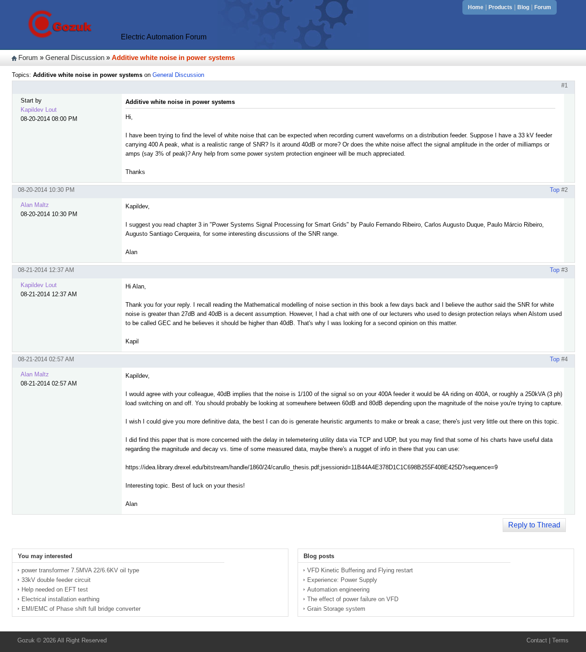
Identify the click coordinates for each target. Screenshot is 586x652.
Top (554, 189)
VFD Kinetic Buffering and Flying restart (360, 570)
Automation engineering (338, 589)
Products (500, 7)
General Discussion (74, 57)
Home (475, 7)
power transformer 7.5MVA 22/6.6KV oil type (80, 570)
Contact (536, 640)
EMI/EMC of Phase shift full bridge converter (81, 608)
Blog (523, 7)
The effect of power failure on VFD (352, 599)
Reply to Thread (534, 525)
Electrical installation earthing (60, 599)
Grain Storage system (336, 608)
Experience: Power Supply (342, 579)
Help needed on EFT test (55, 589)
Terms (560, 640)
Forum (542, 7)
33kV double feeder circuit (56, 579)
